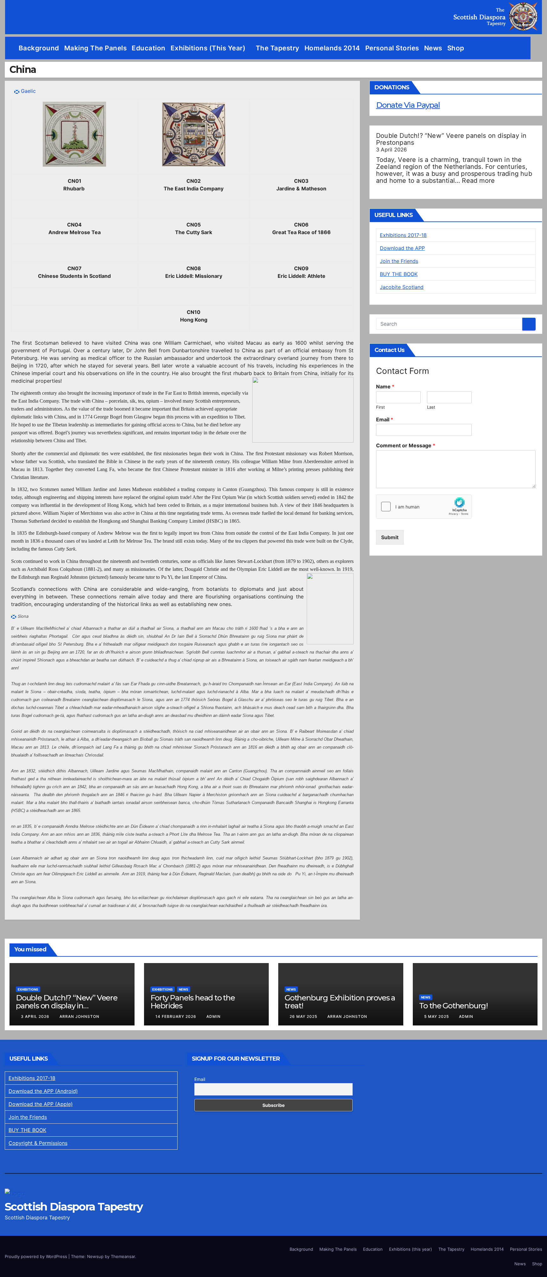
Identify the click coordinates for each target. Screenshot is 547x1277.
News (433, 48)
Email (384, 419)
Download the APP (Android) (43, 1091)
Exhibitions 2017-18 (403, 235)
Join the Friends (399, 261)
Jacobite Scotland (402, 287)
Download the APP (402, 248)
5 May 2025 (437, 1016)
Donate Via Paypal (408, 105)
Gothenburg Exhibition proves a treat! (340, 1001)
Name (385, 386)
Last (431, 407)
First (380, 407)
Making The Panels (95, 48)
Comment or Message (405, 445)
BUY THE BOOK (399, 274)
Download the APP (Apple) (41, 1104)
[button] (537, 48)
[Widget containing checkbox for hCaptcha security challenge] (424, 507)
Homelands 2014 (332, 48)
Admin (213, 1016)
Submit (390, 537)
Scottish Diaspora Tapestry (73, 1206)
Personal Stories (392, 48)
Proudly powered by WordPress (36, 1256)
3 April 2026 (36, 1016)
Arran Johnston (79, 1016)
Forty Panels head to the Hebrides (192, 1001)
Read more (478, 180)
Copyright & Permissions (38, 1143)
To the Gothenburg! (453, 1005)
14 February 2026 (176, 1016)
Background (39, 48)
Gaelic (28, 91)
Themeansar (123, 1256)
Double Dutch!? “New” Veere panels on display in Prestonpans (451, 139)
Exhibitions (28, 989)
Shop (455, 48)
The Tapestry (277, 48)
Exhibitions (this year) (209, 48)
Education (149, 48)
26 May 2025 (304, 1016)
